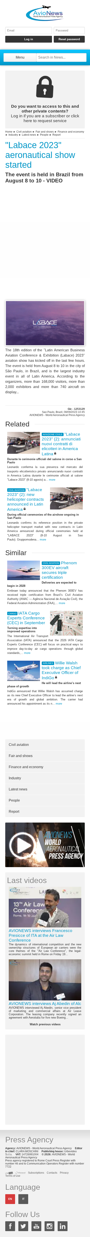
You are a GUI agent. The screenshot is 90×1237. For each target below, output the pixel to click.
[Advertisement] (45, 250)
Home (8, 131)
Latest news (29, 134)
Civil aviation (24, 131)
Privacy (64, 1172)
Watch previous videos (45, 1024)
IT (23, 1199)
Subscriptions (36, 1172)
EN (10, 1199)
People (44, 134)
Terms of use (12, 1175)
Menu (20, 57)
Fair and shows (45, 131)
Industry (13, 134)
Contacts (52, 1172)
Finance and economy (71, 131)
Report (56, 134)
